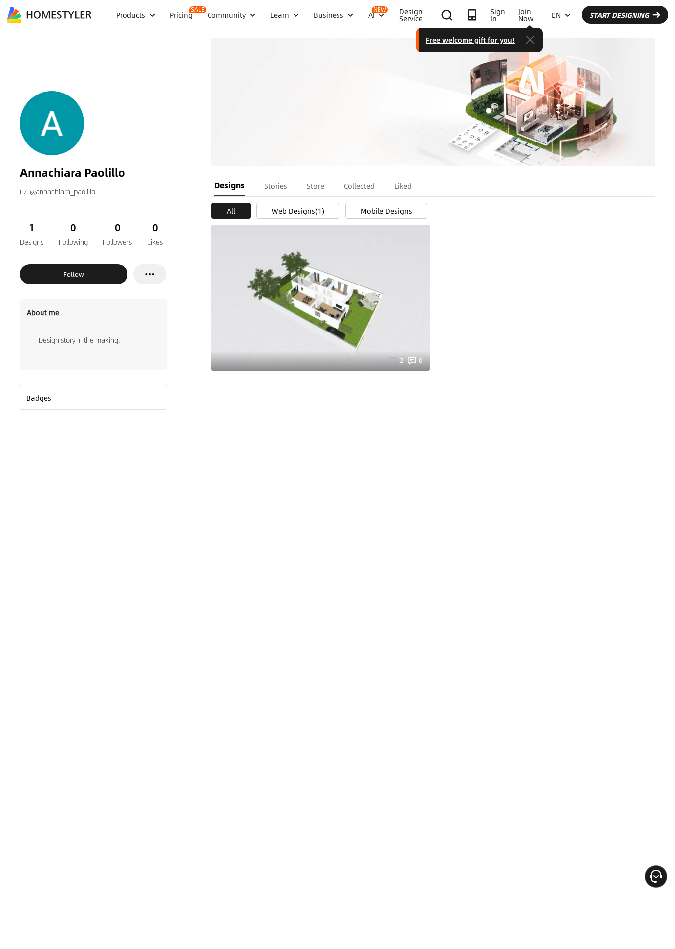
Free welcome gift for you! (470, 40)
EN (556, 14)
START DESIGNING (619, 14)
